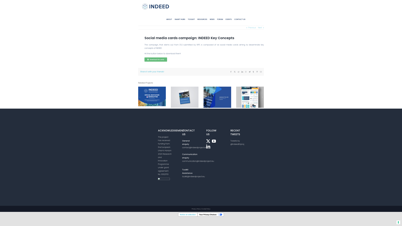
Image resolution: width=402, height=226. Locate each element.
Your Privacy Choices (207, 215)
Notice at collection (188, 215)
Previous (252, 27)
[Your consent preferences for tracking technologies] (398, 222)
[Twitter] (208, 141)
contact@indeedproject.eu (194, 147)
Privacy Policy (196, 209)
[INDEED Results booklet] (184, 88)
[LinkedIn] (208, 147)
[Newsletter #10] (152, 88)
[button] (139, 97)
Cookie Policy (206, 209)
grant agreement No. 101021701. (163, 171)
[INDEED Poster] (250, 88)
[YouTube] (214, 141)
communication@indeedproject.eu (198, 161)
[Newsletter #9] (217, 88)
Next (260, 27)
